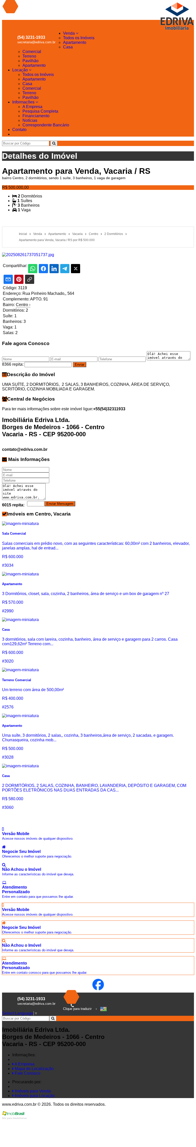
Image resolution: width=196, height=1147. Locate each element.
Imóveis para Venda (32, 1091)
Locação (20, 70)
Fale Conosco (27, 1073)
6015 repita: (13, 505)
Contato (19, 129)
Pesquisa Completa (40, 111)
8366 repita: (12, 364)
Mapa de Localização (34, 1068)
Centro (23, 304)
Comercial (31, 51)
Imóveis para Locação (34, 1095)
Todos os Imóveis (78, 38)
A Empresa (32, 106)
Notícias (29, 120)
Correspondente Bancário (45, 125)
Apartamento (74, 42)
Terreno (29, 56)
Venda (69, 33)
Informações (23, 102)
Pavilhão (30, 61)
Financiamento (36, 116)
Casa (68, 47)
